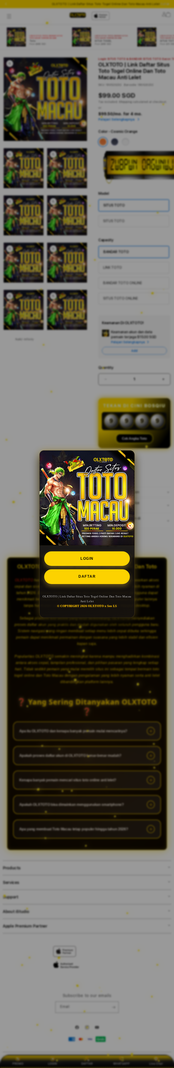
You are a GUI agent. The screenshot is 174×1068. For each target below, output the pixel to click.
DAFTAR (87, 576)
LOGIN (87, 558)
